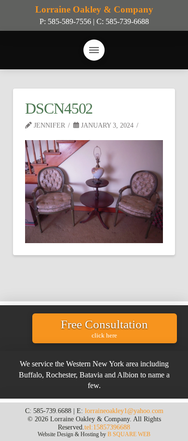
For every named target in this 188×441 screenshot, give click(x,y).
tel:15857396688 (107, 427)
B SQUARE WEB (128, 434)
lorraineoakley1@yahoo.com (124, 411)
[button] (94, 50)
